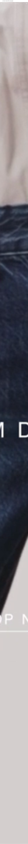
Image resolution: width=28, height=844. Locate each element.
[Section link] (14, 423)
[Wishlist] (24, 3)
